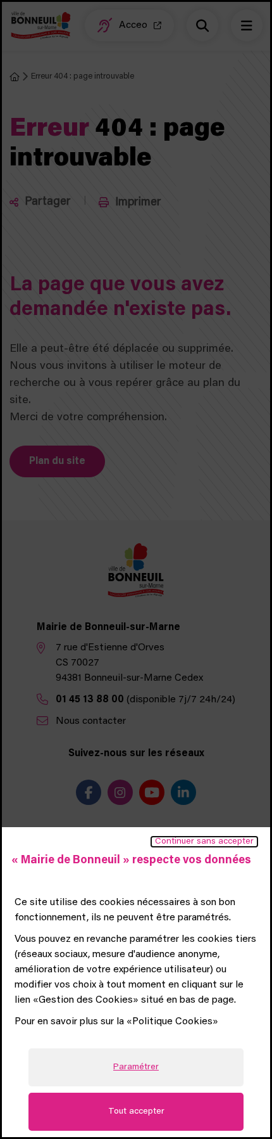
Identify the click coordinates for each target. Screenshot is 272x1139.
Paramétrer (136, 1067)
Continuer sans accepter (204, 841)
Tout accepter (136, 1111)
